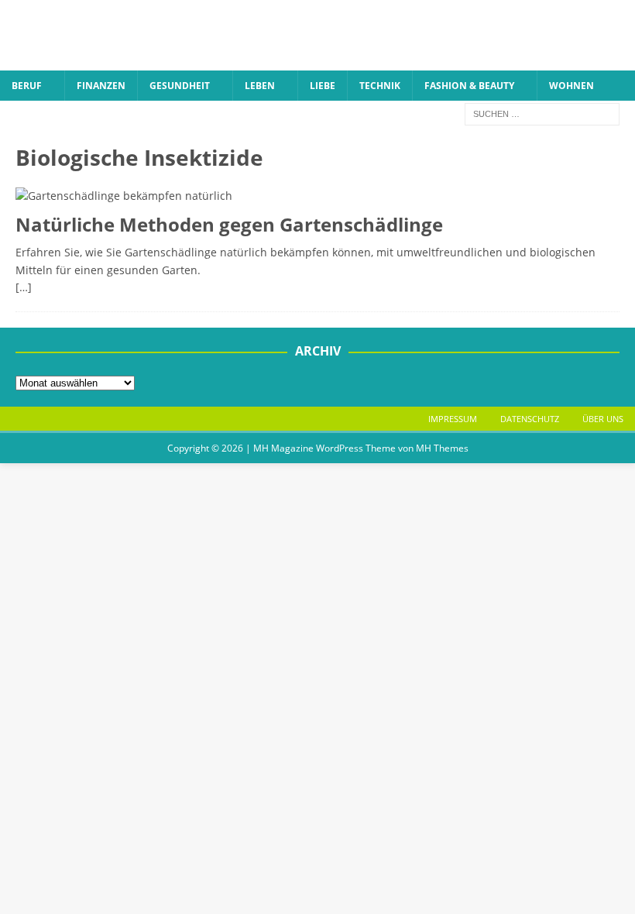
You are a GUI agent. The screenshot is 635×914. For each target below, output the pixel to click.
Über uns (602, 418)
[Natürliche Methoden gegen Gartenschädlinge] (317, 195)
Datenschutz (529, 418)
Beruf (27, 85)
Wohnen (571, 85)
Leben (260, 85)
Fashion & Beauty (469, 85)
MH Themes (442, 448)
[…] (23, 287)
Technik (379, 85)
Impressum (452, 418)
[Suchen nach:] (542, 112)
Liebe (322, 85)
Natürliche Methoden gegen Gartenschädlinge (229, 224)
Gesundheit (179, 85)
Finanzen (101, 85)
